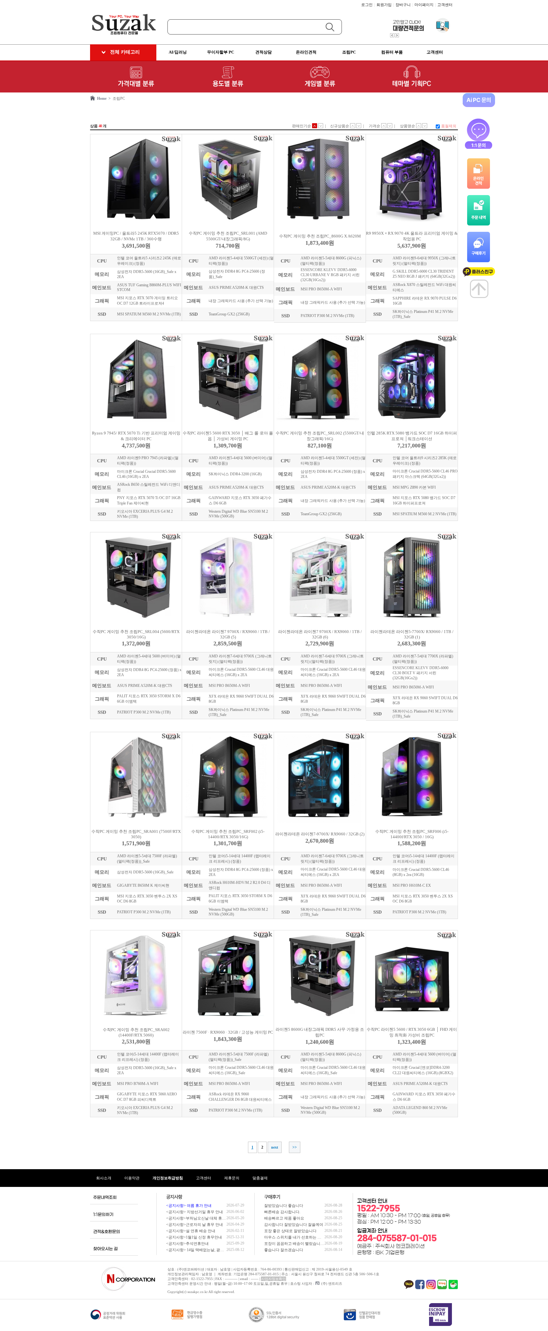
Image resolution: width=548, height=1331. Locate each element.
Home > (103, 98)
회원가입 (384, 5)
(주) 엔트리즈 (331, 1283)
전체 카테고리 (125, 51)
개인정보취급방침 (168, 1178)
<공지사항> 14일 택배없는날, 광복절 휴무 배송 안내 (209, 1250)
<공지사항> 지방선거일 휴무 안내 (194, 1212)
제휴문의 (231, 1178)
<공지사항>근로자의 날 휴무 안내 (194, 1224)
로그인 (367, 5)
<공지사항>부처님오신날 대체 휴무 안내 (200, 1218)
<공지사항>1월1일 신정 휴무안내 (194, 1237)
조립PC (118, 98)
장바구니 (403, 5)
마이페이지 (424, 5)
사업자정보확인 (273, 1279)
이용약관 (132, 1178)
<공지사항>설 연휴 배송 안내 (190, 1231)
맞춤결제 (260, 1178)
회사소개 (103, 1178)
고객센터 (445, 5)
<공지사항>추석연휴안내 (187, 1243)
